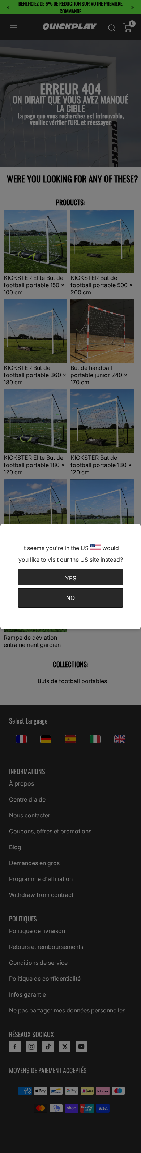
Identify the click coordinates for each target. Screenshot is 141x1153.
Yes (70, 578)
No (70, 597)
